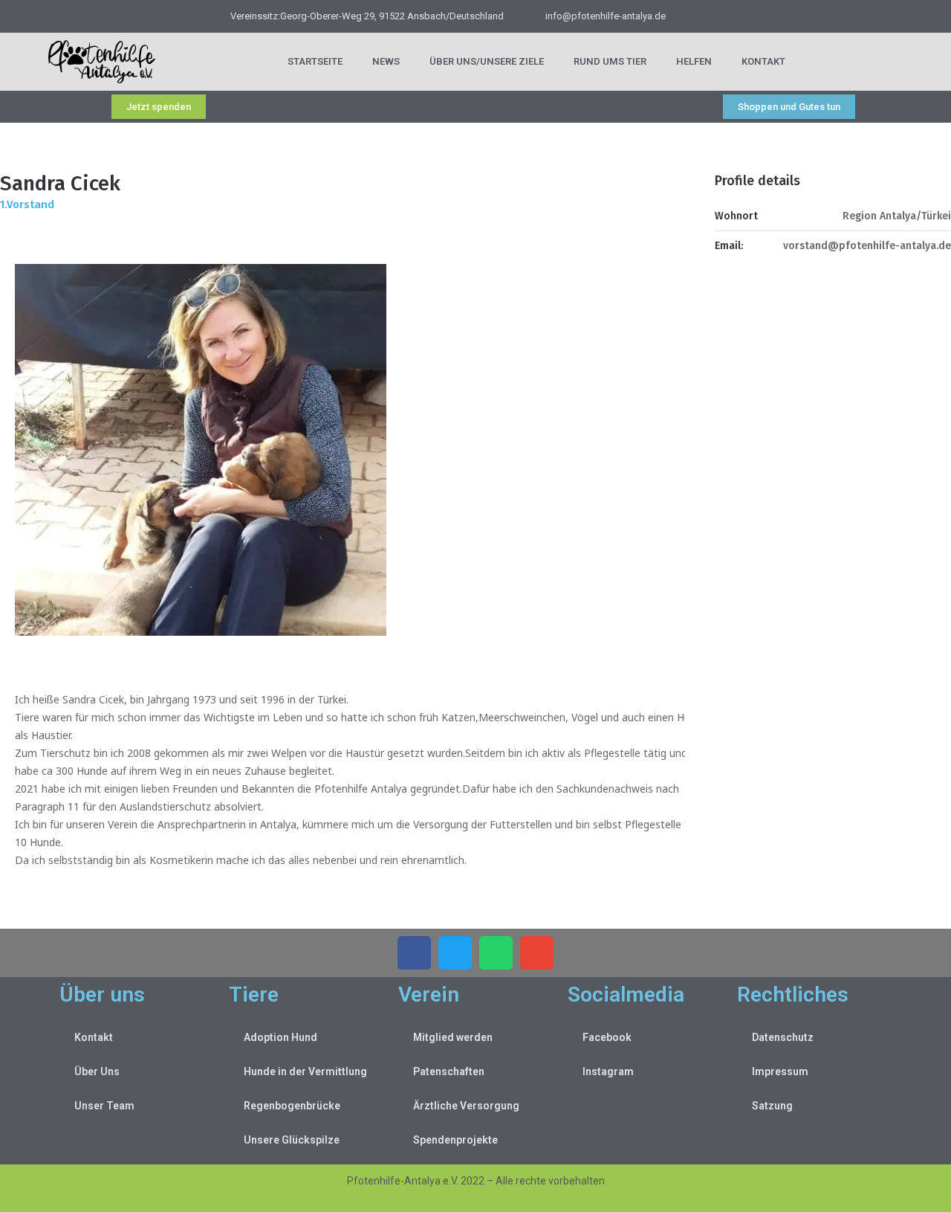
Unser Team (104, 1106)
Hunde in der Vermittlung (305, 1071)
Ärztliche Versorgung (466, 1106)
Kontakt (763, 61)
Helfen (694, 61)
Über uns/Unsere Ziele (486, 61)
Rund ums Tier (610, 61)
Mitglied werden (453, 1037)
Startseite (315, 61)
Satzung (772, 1106)
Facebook (607, 1037)
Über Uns (97, 1071)
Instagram (608, 1071)
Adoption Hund (280, 1037)
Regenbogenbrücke (292, 1106)
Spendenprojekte (455, 1140)
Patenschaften (448, 1071)
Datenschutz (783, 1037)
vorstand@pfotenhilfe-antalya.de (867, 245)
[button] (414, 953)
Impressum (780, 1071)
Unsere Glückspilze (292, 1140)
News (386, 61)
